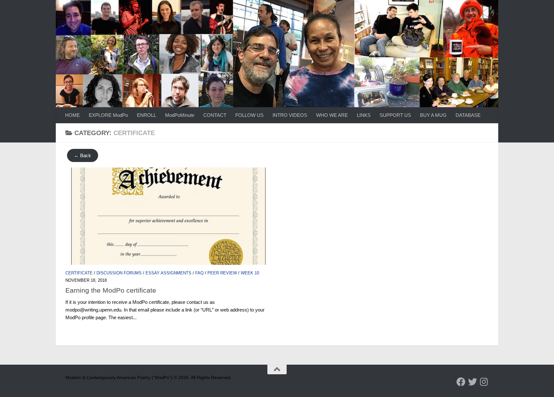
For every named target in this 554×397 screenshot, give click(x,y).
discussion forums (119, 273)
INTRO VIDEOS (290, 115)
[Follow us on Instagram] (484, 381)
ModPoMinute (179, 115)
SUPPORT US (395, 115)
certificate (79, 273)
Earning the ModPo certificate (110, 290)
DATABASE (468, 115)
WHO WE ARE (332, 115)
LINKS (364, 115)
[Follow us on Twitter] (472, 381)
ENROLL (146, 115)
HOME (72, 115)
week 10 (250, 273)
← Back (82, 155)
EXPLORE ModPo (108, 115)
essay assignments (168, 273)
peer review (222, 273)
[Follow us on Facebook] (461, 381)
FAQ (199, 273)
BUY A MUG (433, 115)
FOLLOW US (249, 115)
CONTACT (214, 115)
